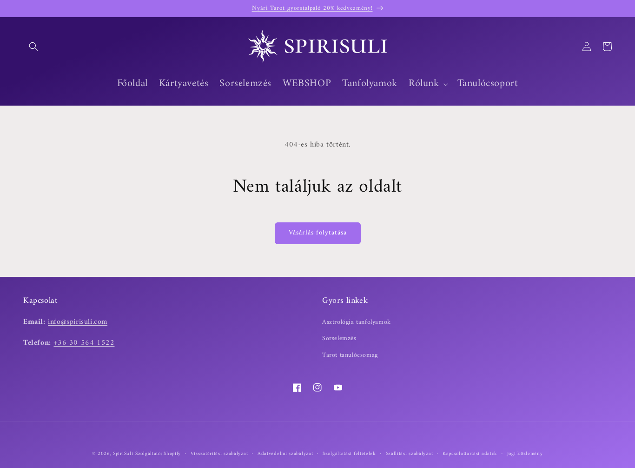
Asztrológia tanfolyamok (356, 322)
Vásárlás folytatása (318, 233)
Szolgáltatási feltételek (349, 454)
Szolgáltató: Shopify (158, 453)
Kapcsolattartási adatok (470, 454)
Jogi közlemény (525, 454)
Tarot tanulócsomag (350, 355)
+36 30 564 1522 (83, 342)
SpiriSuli (123, 453)
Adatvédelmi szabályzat (285, 454)
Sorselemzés (339, 338)
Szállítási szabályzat (409, 454)
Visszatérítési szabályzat (219, 454)
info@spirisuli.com (77, 321)
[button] (33, 46)
